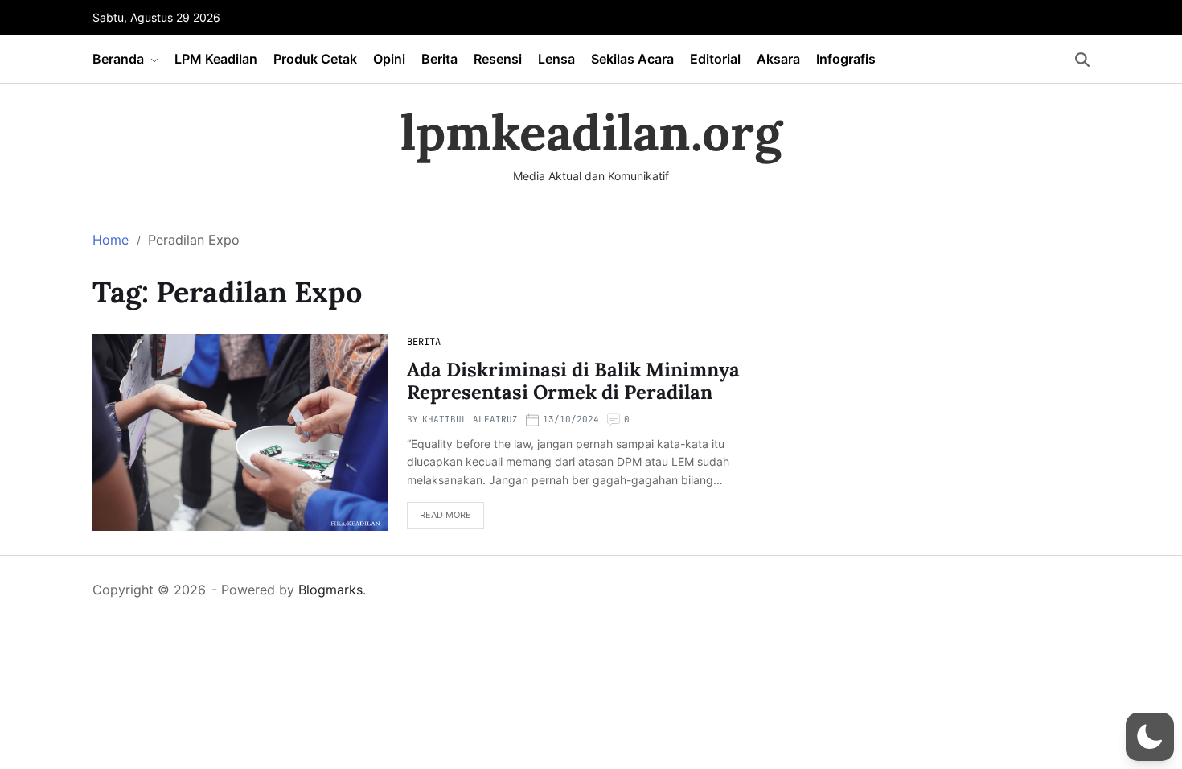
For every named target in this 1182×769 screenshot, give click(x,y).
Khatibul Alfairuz (470, 419)
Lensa (556, 59)
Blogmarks (330, 590)
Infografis (846, 59)
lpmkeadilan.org (591, 133)
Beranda (118, 59)
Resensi (498, 59)
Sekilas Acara (632, 59)
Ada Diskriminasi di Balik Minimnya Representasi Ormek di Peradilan (573, 381)
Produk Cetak (315, 59)
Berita (439, 59)
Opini (389, 59)
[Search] (1082, 59)
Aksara (778, 59)
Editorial (715, 59)
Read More (445, 514)
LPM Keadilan (215, 59)
